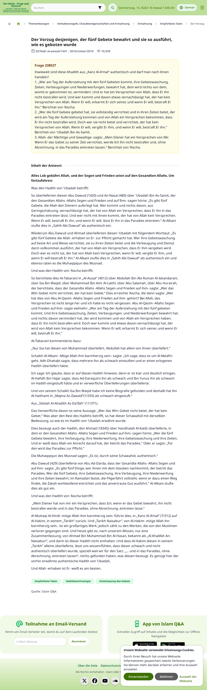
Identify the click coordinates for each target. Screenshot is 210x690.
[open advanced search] (100, 7)
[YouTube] (105, 680)
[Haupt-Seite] (18, 24)
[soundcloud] (115, 680)
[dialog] (162, 666)
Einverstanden (138, 677)
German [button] (190, 7)
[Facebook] (94, 680)
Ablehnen (166, 677)
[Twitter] (84, 680)
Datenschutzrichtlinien (116, 665)
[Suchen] (112, 7)
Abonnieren (79, 641)
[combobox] (65, 8)
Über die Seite (87, 665)
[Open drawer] (202, 7)
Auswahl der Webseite (188, 679)
